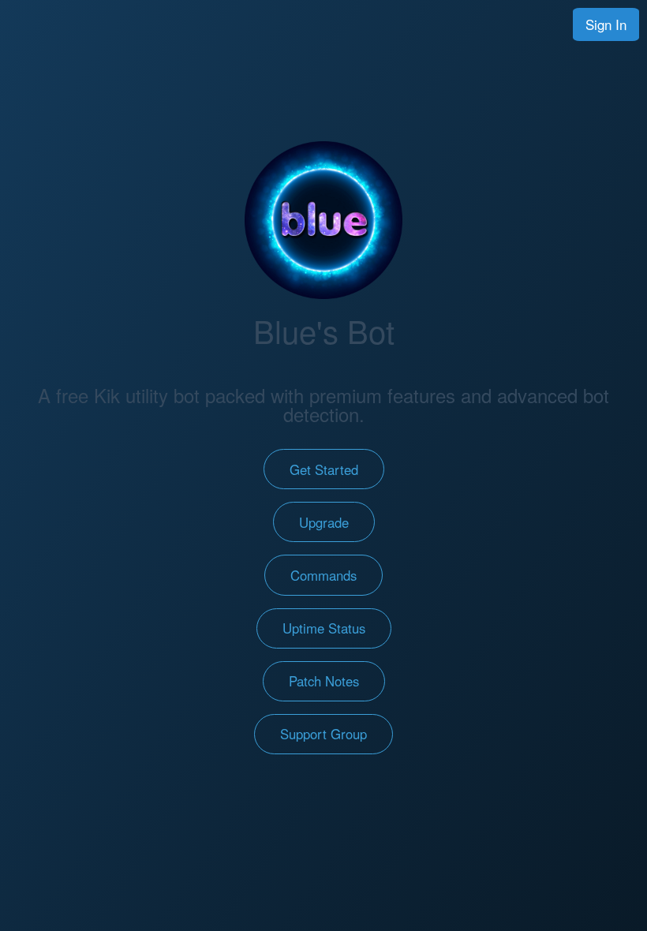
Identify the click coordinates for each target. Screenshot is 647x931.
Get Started (324, 469)
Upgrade (324, 522)
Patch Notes (324, 680)
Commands (323, 575)
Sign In (605, 24)
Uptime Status (323, 628)
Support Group (323, 733)
